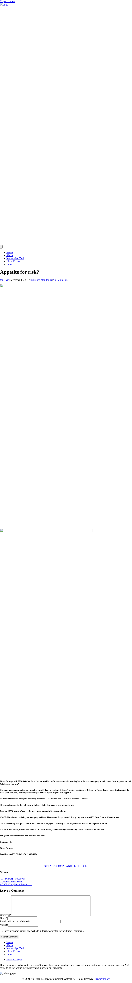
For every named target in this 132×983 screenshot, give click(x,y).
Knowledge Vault (15, 258)
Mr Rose (4, 280)
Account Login (14, 959)
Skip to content (7, 1)
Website (4, 924)
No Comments (60, 280)
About (9, 255)
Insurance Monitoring (41, 280)
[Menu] (1, 246)
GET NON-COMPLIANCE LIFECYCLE (66, 866)
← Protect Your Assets (11, 881)
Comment (5, 915)
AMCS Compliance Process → (16, 884)
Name (3, 918)
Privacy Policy (102, 979)
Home (9, 252)
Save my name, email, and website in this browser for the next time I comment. (44, 931)
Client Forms (13, 261)
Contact (10, 264)
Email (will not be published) (15, 921)
